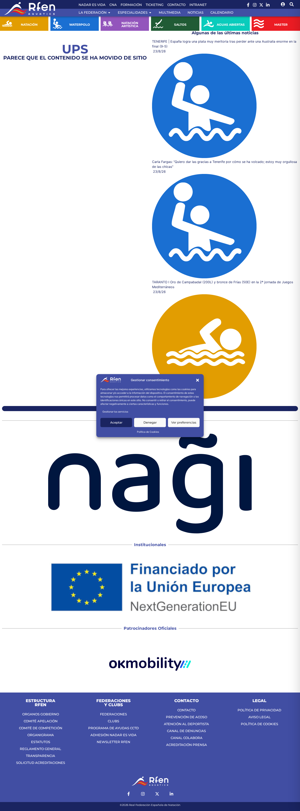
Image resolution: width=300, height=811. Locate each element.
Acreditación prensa (186, 745)
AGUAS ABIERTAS (230, 25)
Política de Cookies (148, 431)
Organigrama (40, 735)
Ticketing (154, 5)
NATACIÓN (29, 25)
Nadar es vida (92, 5)
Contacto (176, 5)
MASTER (281, 25)
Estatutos (40, 742)
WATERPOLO (79, 25)
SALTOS (180, 25)
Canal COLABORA (186, 738)
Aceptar (116, 422)
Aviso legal (259, 717)
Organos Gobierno (40, 714)
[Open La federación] (109, 12)
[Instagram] (254, 5)
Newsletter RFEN (113, 742)
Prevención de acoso (186, 717)
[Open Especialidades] (150, 12)
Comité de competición (40, 728)
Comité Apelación (41, 721)
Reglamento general (40, 749)
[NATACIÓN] (7, 24)
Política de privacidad (259, 710)
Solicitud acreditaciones (40, 763)
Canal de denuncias (186, 731)
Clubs (113, 721)
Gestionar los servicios (115, 411)
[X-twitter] (261, 5)
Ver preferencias (183, 422)
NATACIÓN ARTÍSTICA (130, 24)
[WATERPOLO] (57, 24)
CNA (113, 5)
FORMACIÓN (131, 5)
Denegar (150, 422)
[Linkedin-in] (267, 5)
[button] (198, 380)
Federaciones (113, 714)
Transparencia (40, 756)
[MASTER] (259, 24)
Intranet (198, 5)
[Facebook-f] (248, 5)
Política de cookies (259, 724)
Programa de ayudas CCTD (113, 728)
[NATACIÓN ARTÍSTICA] (108, 24)
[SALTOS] (158, 24)
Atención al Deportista (186, 724)
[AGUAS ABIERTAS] (208, 24)
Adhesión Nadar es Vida (113, 735)
